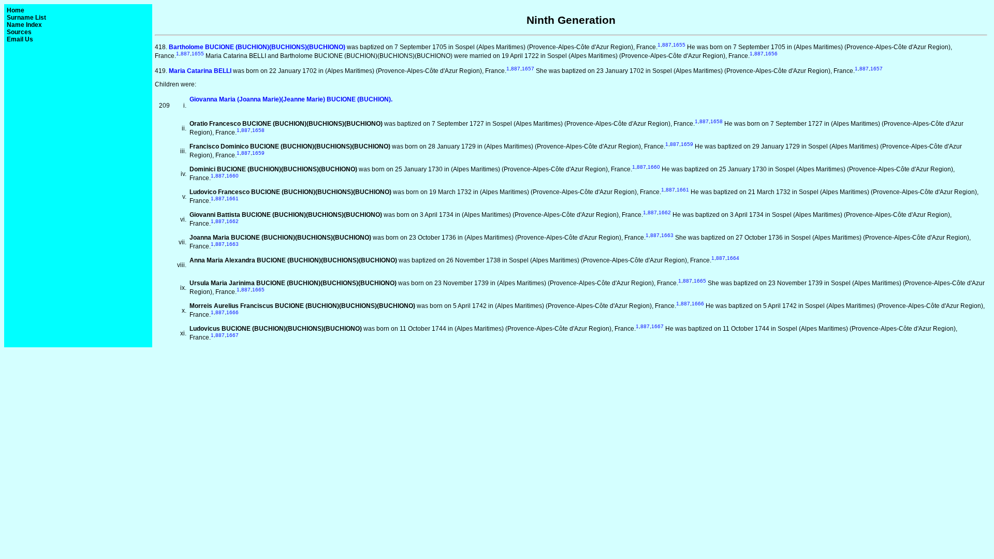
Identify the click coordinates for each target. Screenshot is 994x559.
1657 (528, 68)
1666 (698, 303)
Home (15, 10)
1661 (683, 190)
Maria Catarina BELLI (200, 71)
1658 (716, 121)
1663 (667, 235)
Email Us (20, 39)
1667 (657, 326)
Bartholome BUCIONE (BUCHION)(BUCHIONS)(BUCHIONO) (257, 47)
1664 (733, 258)
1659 (687, 144)
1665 (700, 281)
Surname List (26, 17)
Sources (19, 32)
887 (666, 45)
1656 (771, 53)
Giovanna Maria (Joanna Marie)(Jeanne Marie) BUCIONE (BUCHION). (290, 99)
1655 (679, 45)
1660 (654, 167)
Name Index (24, 24)
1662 (665, 212)
